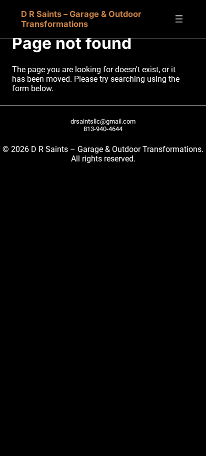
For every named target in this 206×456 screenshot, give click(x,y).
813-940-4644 (103, 129)
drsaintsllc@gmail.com (103, 121)
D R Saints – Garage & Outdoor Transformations (81, 19)
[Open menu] (179, 19)
